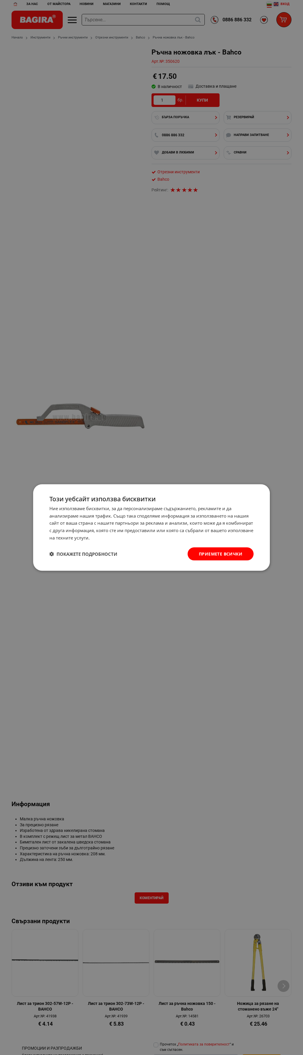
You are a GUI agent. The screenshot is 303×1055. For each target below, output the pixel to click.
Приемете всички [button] (220, 553)
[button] (83, 554)
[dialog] (151, 527)
